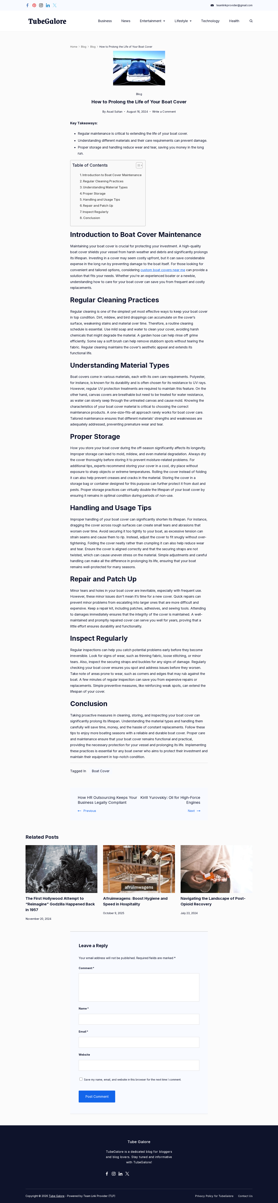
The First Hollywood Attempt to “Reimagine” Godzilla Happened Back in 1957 (60, 904)
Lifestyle (181, 21)
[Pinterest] (34, 5)
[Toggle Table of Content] (137, 165)
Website (84, 1054)
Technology (210, 21)
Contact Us (245, 1196)
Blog (139, 94)
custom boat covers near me (163, 270)
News (125, 21)
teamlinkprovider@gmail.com (234, 5)
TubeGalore (47, 21)
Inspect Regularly (95, 212)
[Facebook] (27, 5)
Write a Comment (164, 112)
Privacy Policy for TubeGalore (214, 1196)
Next (191, 811)
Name (84, 1008)
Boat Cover (100, 771)
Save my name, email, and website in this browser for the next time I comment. (132, 1079)
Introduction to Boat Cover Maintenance (112, 175)
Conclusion (91, 218)
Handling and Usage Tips (101, 199)
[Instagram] (41, 5)
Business (105, 21)
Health (234, 21)
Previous (89, 811)
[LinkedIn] (48, 5)
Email (83, 1031)
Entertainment (150, 21)
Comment (86, 968)
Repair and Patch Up (98, 205)
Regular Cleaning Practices (103, 181)
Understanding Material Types (105, 187)
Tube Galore (56, 1196)
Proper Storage (94, 193)
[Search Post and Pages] (251, 20)
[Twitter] (55, 5)
